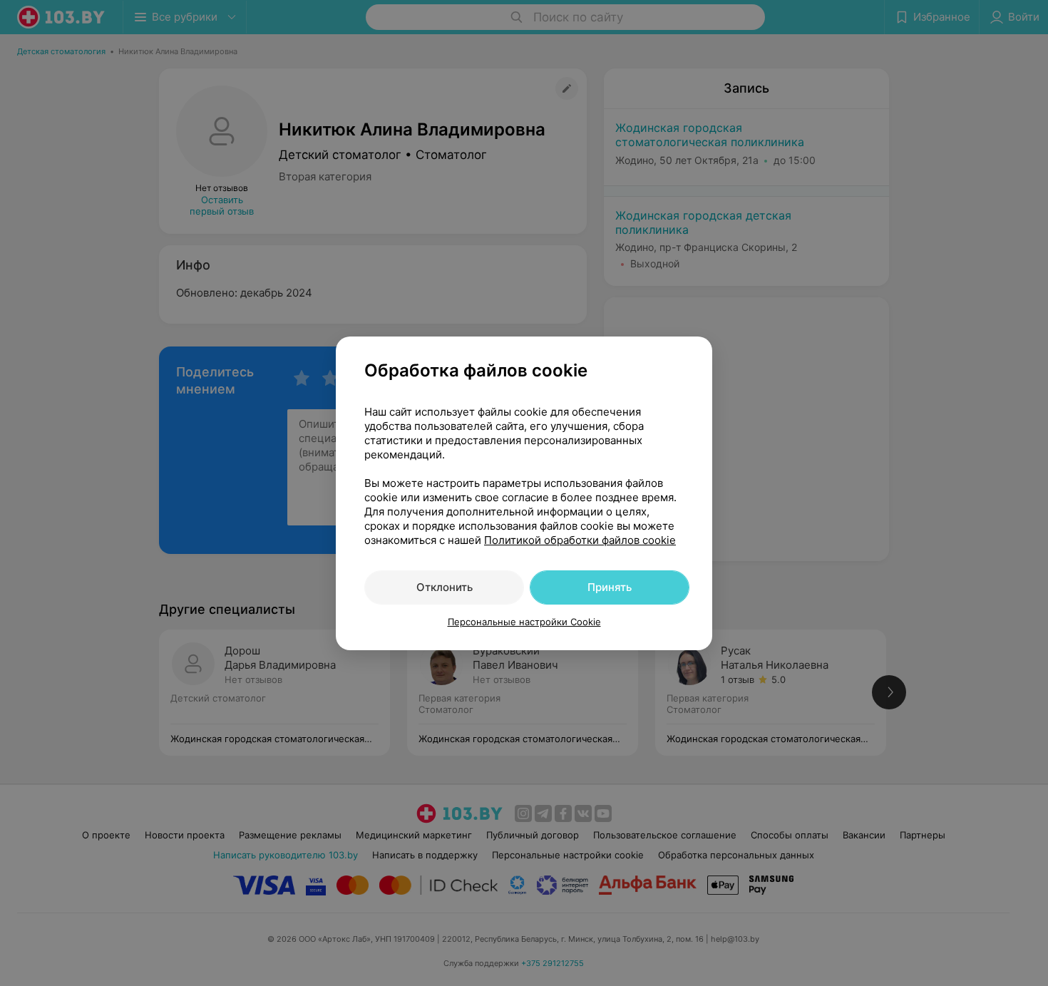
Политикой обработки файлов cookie (580, 540)
